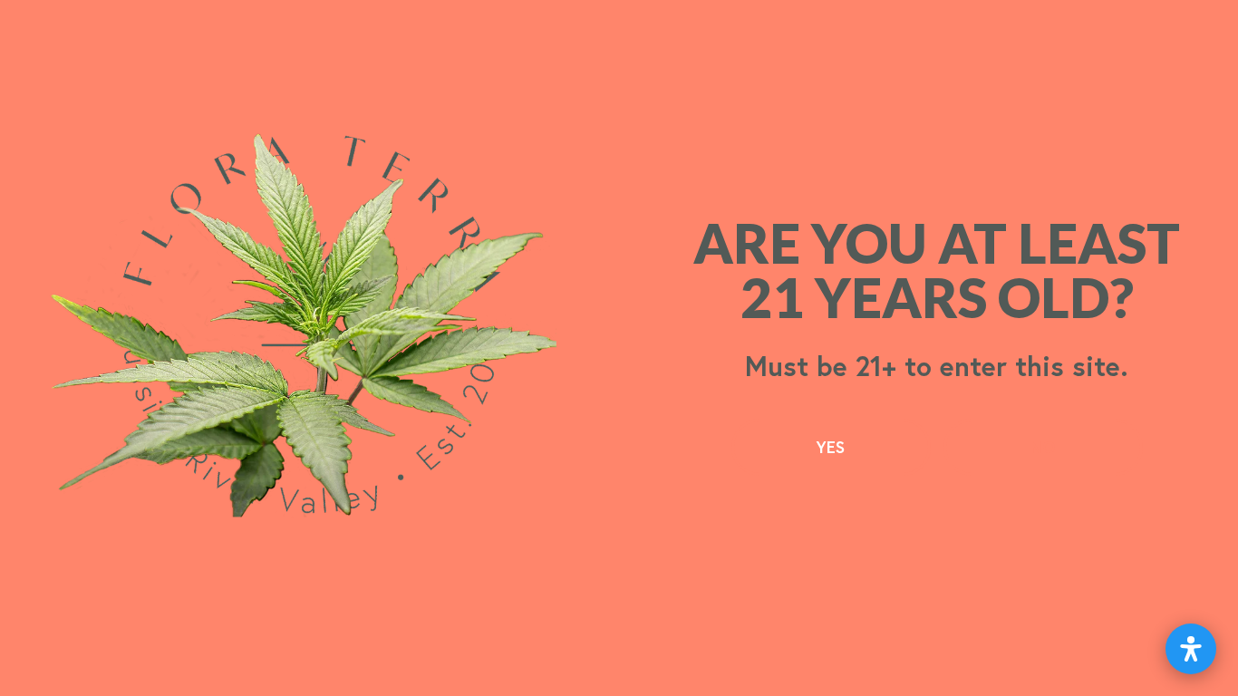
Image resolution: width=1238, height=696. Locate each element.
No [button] (1043, 447)
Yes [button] (831, 447)
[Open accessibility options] (1190, 649)
